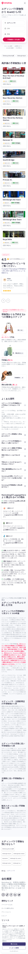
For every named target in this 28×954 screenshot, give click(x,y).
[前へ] (3, 301)
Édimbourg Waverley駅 (8, 55)
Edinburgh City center (15, 858)
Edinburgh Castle (6, 863)
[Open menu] (24, 3)
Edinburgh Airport (21, 55)
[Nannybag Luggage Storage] (8, 3)
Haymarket (5, 858)
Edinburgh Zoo (16, 863)
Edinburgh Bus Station (19, 853)
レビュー (4, 916)
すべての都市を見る (8, 908)
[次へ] (8, 301)
